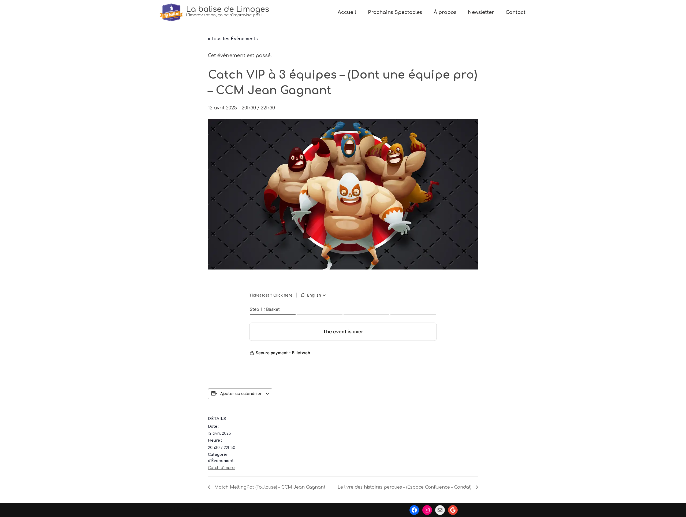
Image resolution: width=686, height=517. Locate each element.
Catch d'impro (221, 468)
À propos (445, 12)
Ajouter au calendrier (241, 394)
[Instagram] (427, 510)
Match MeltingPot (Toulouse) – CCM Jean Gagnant (269, 487)
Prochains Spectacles (395, 12)
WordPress (223, 509)
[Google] (453, 510)
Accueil (347, 12)
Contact (515, 12)
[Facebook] (414, 510)
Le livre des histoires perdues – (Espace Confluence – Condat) (405, 487)
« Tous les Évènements (233, 38)
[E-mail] (440, 510)
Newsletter (481, 12)
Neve (165, 509)
